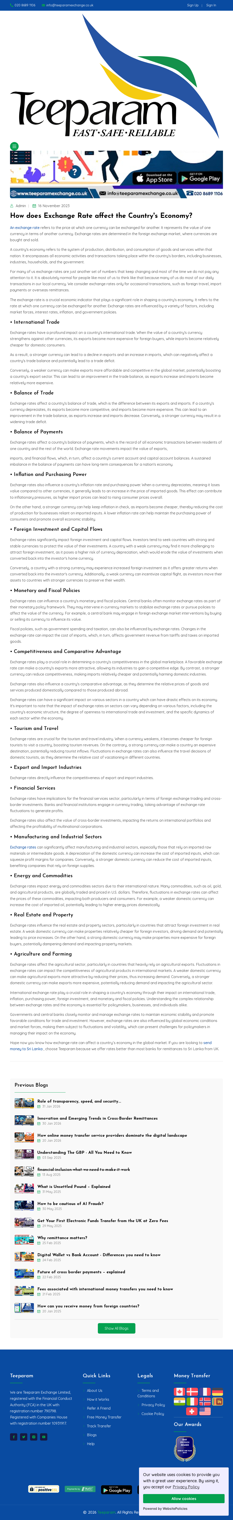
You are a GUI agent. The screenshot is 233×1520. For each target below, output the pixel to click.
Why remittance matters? (62, 1238)
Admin (21, 205)
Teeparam (106, 1512)
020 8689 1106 (25, 5)
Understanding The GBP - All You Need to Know (84, 1153)
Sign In (211, 5)
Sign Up (193, 5)
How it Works (98, 1399)
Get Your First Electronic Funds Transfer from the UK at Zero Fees (102, 1221)
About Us (94, 1390)
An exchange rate (25, 227)
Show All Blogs (117, 1328)
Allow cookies (184, 1498)
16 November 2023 (54, 205)
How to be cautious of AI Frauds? (70, 1204)
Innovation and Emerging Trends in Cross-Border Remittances (97, 1119)
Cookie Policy (153, 1413)
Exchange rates (23, 847)
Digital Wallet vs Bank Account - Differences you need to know (98, 1255)
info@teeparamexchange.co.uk (70, 5)
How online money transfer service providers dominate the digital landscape (112, 1136)
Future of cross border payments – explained (81, 1272)
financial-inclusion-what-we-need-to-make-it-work (83, 1170)
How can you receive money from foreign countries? (88, 1306)
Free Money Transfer (104, 1417)
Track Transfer (99, 1426)
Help (91, 1443)
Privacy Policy (186, 1486)
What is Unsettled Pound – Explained (73, 1187)
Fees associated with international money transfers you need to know (105, 1289)
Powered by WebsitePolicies (165, 1508)
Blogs (92, 1435)
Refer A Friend (99, 1408)
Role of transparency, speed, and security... (79, 1102)
